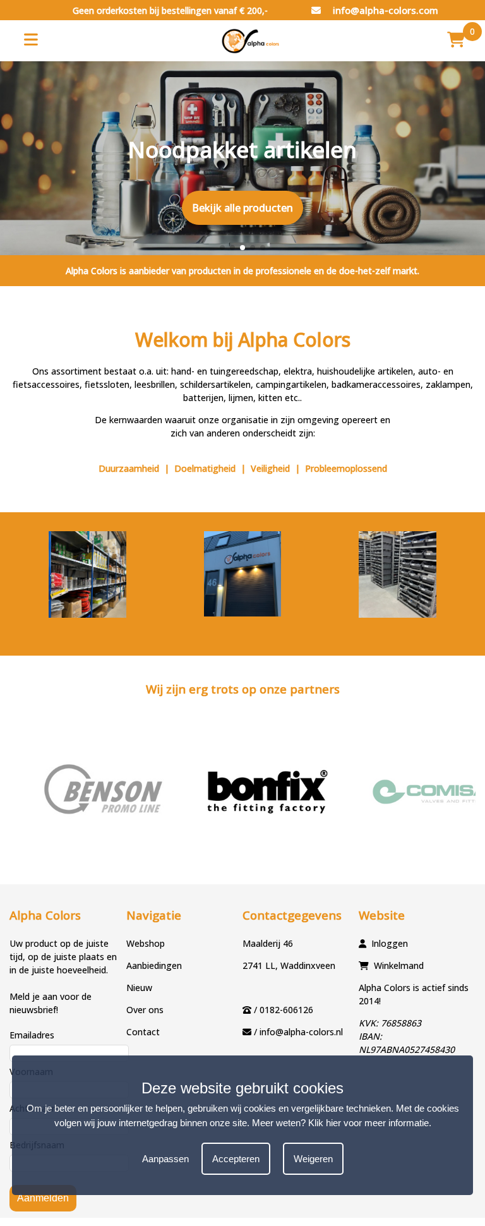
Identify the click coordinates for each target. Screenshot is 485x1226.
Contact (143, 1032)
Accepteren (236, 1158)
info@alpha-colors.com (384, 10)
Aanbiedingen (154, 965)
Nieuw (139, 988)
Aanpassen (165, 1158)
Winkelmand (399, 965)
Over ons (145, 1010)
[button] (222, 247)
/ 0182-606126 (283, 1010)
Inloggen (389, 943)
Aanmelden (43, 1198)
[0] (456, 39)
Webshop (145, 943)
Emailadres (31, 1035)
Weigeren (313, 1158)
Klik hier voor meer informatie (368, 1122)
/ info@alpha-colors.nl (298, 1032)
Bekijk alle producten (242, 208)
